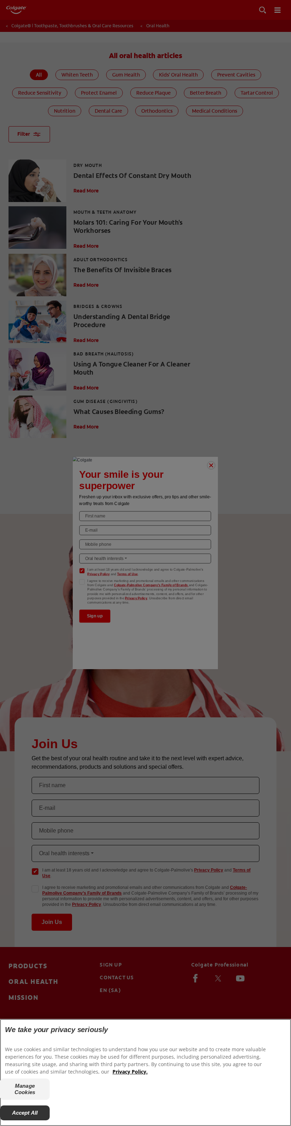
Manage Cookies (25, 1089)
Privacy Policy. (130, 1071)
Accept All (25, 1113)
